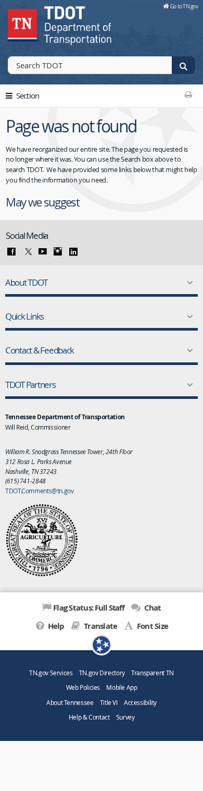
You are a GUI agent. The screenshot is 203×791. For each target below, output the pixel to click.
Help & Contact (89, 717)
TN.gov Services (50, 672)
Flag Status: (88, 607)
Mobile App (121, 687)
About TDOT (26, 282)
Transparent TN (152, 672)
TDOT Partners (30, 385)
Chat (151, 607)
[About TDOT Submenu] (188, 283)
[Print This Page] (188, 94)
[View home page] (23, 23)
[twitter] (27, 252)
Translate (99, 625)
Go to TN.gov (184, 6)
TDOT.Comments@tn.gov (39, 490)
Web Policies (83, 687)
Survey (125, 717)
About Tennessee (69, 702)
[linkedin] (73, 252)
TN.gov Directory (102, 672)
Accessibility (140, 702)
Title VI (109, 702)
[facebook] (11, 252)
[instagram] (58, 252)
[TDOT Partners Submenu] (188, 385)
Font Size (151, 625)
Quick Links (24, 316)
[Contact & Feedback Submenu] (188, 350)
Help (55, 625)
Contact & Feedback (39, 350)
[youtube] (42, 252)
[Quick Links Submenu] (188, 316)
